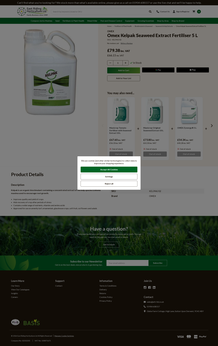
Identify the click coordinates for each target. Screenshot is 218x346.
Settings (109, 176)
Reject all (109, 183)
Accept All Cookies (109, 169)
